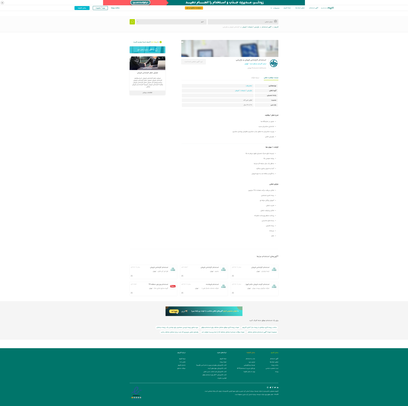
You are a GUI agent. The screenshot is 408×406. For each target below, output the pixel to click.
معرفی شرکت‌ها (300, 8)
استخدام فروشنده (212, 284)
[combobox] (171, 21)
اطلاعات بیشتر (147, 93)
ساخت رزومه (274, 365)
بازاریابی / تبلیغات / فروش (250, 27)
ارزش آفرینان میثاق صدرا (258, 64)
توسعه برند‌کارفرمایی (249, 365)
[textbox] (202, 22)
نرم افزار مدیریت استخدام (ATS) (246, 368)
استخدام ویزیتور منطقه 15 (158, 284)
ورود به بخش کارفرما (249, 372)
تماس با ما (183, 362)
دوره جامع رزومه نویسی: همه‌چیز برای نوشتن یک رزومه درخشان (177, 327)
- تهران (247, 64)
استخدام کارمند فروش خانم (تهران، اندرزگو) (253, 284)
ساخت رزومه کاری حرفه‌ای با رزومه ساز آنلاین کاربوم (259, 327)
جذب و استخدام (250, 359)
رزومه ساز (154, 42)
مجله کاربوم (287, 8)
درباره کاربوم (182, 359)
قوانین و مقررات (221, 378)
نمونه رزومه (223, 362)
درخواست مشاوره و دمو (193, 8)
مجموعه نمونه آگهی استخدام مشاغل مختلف (262, 332)
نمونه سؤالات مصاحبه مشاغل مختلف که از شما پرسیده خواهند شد (223, 332)
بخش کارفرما (82, 8)
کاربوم (276, 27)
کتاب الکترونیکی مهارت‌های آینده (217, 368)
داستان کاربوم (182, 365)
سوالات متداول (181, 368)
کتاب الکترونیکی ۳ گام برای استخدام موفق (214, 375)
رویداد (276, 372)
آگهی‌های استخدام (270, 256)
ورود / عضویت (100, 8)
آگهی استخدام (313, 8)
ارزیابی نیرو (252, 362)
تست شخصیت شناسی (272, 368)
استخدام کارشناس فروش (260, 267)
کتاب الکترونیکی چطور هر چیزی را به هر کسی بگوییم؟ (211, 365)
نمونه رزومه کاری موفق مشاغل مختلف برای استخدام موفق (220, 327)
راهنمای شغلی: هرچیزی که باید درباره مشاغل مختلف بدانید (179, 332)
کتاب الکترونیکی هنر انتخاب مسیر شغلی (214, 372)
